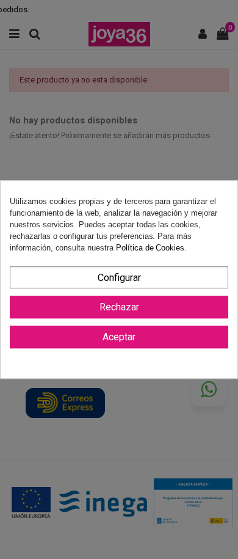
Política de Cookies (150, 248)
